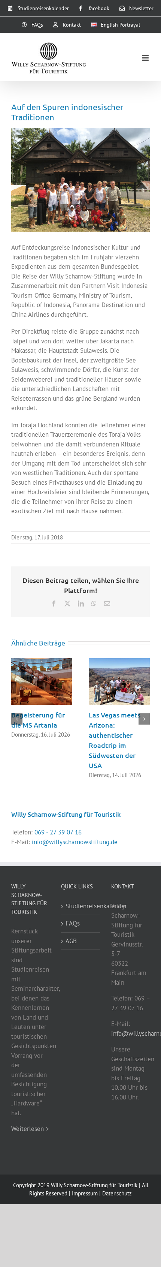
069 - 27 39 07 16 (58, 832)
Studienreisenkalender (81, 906)
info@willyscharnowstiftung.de (75, 842)
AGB (71, 941)
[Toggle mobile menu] (146, 58)
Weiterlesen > (30, 1129)
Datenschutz (117, 1193)
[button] (16, 719)
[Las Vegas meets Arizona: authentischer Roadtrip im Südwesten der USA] (119, 662)
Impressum (85, 1193)
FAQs (73, 923)
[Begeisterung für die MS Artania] (41, 662)
